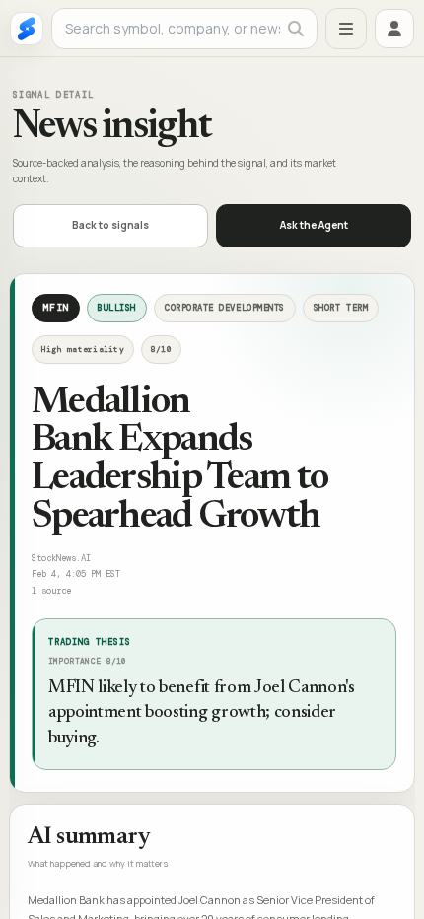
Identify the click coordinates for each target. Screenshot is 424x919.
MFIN (55, 307)
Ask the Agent (314, 225)
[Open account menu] (394, 28)
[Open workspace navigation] (346, 28)
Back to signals (110, 225)
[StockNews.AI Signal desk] (26, 28)
